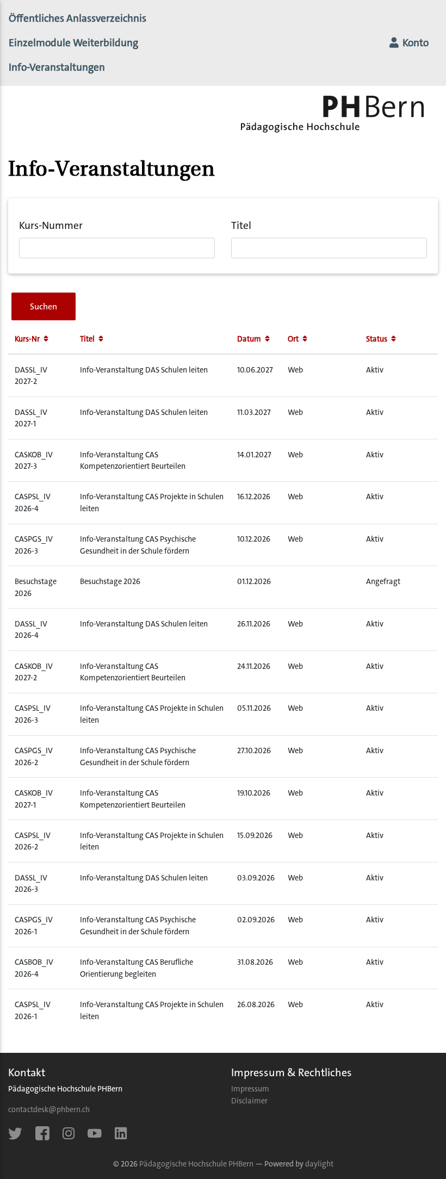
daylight (319, 1164)
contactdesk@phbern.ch (49, 1109)
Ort (294, 339)
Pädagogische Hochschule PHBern (196, 1164)
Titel (241, 225)
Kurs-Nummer (51, 225)
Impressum (250, 1089)
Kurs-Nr (28, 339)
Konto (414, 42)
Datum (250, 339)
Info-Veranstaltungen (76, 67)
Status (377, 339)
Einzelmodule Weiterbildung (73, 42)
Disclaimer (249, 1101)
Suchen (43, 306)
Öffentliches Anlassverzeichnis (77, 18)
